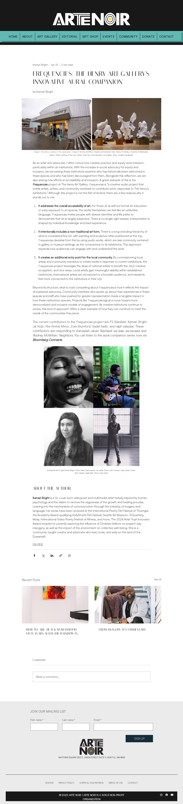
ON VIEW (38, 544)
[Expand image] (56, 124)
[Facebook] (166, 794)
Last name (68, 719)
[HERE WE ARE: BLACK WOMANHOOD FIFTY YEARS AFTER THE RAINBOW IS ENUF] (55, 604)
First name (36, 719)
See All (157, 579)
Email (97, 719)
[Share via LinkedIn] (52, 555)
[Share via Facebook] (34, 555)
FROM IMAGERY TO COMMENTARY (122, 629)
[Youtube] (172, 794)
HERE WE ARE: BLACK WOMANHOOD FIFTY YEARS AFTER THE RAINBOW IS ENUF (51, 631)
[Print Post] (69, 555)
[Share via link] (60, 555)
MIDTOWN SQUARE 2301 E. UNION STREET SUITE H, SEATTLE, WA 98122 (91, 757)
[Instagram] (161, 794)
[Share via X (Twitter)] (43, 555)
